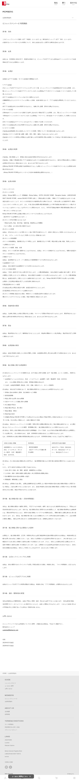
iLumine (7, 742)
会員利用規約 (8, 701)
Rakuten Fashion (9, 745)
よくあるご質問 (9, 686)
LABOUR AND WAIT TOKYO (13, 754)
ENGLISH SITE (9, 773)
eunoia (7, 756)
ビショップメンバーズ (11, 698)
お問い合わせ (8, 688)
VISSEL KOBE (9, 762)
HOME (5, 673)
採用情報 (7, 714)
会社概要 (7, 711)
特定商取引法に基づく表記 (12, 727)
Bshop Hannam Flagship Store (13, 751)
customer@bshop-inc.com (10, 630)
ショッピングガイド (10, 683)
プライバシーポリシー (11, 730)
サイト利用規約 (9, 724)
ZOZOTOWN (8, 740)
